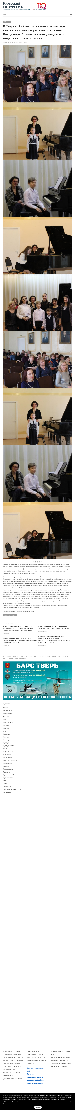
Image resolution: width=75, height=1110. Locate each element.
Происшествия (8, 778)
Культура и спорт (9, 746)
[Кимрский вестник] (37, 6)
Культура (6, 743)
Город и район (8, 722)
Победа (6, 766)
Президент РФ (8, 775)
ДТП (4, 731)
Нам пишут (7, 754)
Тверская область (10, 615)
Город (5, 719)
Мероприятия (8, 751)
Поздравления (8, 769)
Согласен (38, 1107)
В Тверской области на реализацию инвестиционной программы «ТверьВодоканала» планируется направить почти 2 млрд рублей (54, 639)
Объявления (7, 763)
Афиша (5, 708)
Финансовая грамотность (12, 789)
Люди (5, 749)
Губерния (7, 22)
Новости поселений (10, 760)
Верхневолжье (8, 714)
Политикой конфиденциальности (38, 1099)
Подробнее (7, 633)
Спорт (5, 784)
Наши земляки (8, 757)
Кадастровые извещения (12, 740)
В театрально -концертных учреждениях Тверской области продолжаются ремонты (54, 627)
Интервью (6, 734)
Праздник (6, 772)
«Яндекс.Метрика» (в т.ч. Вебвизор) (48, 1095)
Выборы (6, 716)
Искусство (6, 737)
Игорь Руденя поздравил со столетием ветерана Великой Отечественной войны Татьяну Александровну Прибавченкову (18, 628)
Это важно (7, 792)
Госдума (6, 725)
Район (5, 781)
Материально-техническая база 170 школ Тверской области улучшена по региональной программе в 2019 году (20, 640)
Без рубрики (7, 711)
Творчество (7, 786)
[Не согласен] (71, 1102)
